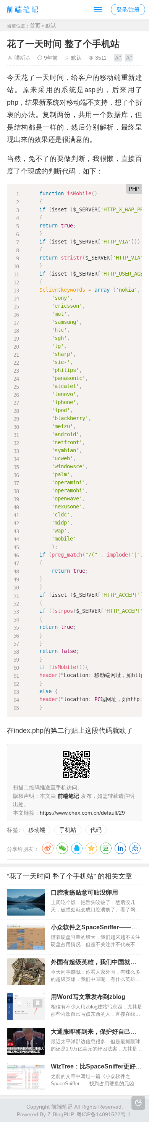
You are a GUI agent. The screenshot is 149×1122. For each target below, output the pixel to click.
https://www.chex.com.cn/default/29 (82, 813)
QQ (77, 848)
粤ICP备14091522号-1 (103, 1114)
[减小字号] (129, 58)
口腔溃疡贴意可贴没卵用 (84, 892)
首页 (35, 26)
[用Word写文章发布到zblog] (26, 1006)
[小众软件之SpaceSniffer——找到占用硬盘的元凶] (26, 937)
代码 (96, 829)
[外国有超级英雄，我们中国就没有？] (26, 971)
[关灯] (138, 1103)
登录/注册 (128, 9)
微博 (47, 848)
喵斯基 (23, 58)
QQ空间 (91, 848)
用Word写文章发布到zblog (88, 997)
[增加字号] (118, 58)
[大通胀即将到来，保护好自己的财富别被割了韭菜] (26, 1041)
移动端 (36, 829)
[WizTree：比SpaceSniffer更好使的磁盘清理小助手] (26, 1076)
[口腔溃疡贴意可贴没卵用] (26, 902)
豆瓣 (106, 848)
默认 (50, 26)
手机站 (67, 829)
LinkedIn (120, 848)
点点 (135, 848)
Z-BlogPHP (60, 1114)
